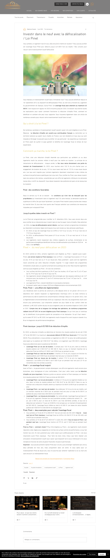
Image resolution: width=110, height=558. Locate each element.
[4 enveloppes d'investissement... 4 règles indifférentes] (82, 503)
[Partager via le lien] (36, 478)
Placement (30, 17)
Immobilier (60, 17)
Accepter (102, 554)
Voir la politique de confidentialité (30, 556)
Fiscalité (51, 17)
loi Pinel (61, 467)
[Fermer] (108, 554)
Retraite (69, 17)
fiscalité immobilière (36, 467)
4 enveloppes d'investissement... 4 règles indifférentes (81, 514)
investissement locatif (50, 467)
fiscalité (26, 467)
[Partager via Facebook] (24, 478)
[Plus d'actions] (86, 29)
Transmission (41, 17)
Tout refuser (92, 554)
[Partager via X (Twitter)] (28, 478)
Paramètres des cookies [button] (79, 554)
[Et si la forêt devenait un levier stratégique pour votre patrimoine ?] (55, 503)
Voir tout (93, 493)
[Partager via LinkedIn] (32, 478)
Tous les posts (19, 17)
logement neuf (69, 467)
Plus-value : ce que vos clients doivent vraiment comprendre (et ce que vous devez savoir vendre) (27, 514)
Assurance (79, 17)
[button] (92, 4)
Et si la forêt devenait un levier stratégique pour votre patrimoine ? (55, 514)
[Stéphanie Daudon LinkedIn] (87, 4)
